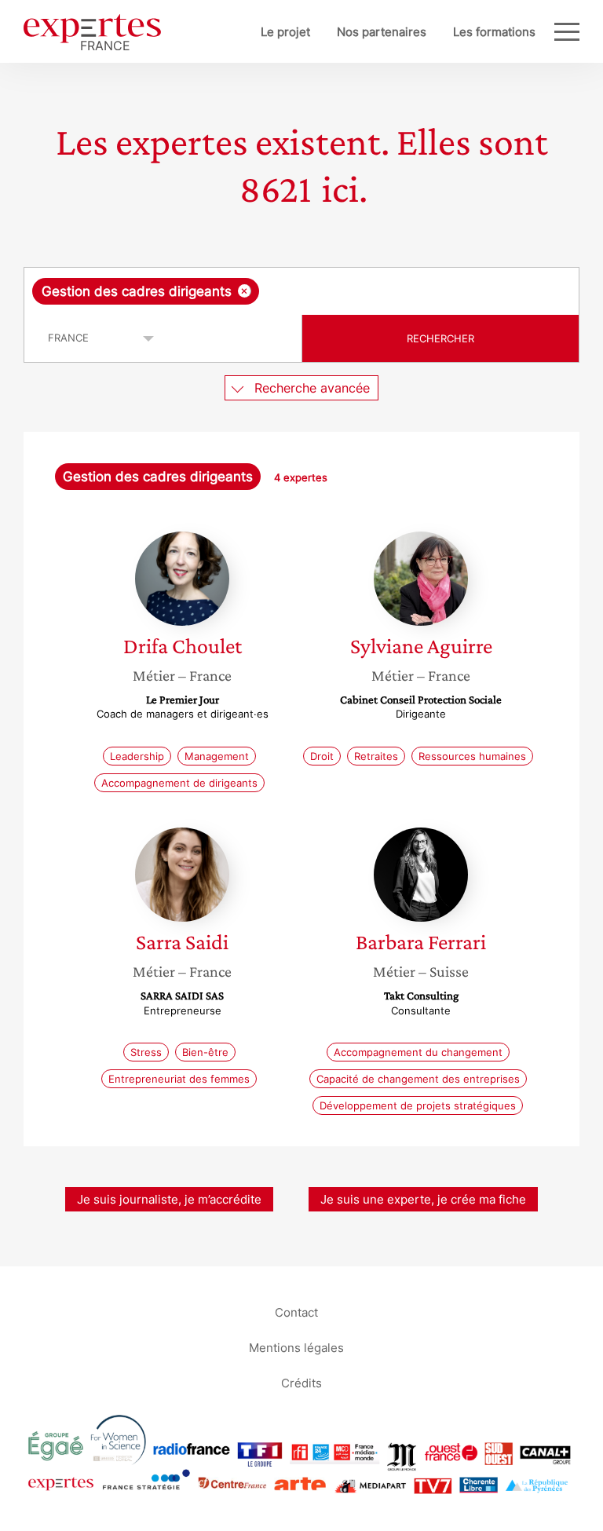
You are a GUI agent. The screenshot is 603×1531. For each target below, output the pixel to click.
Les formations (494, 31)
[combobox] (301, 291)
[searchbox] (386, 291)
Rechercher (440, 338)
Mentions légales (296, 1346)
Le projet (285, 31)
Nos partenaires (381, 31)
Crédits (301, 1382)
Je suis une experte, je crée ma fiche (423, 1199)
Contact (296, 1311)
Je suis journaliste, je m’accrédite (169, 1199)
